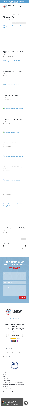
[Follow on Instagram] (16, 319)
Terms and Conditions (9, 390)
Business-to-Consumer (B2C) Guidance (14, 382)
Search (23, 239)
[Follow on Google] (19, 319)
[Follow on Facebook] (10, 319)
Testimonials (6, 380)
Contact (5, 386)
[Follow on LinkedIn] (13, 319)
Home (4, 14)
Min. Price (5, 251)
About (4, 374)
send (22, 298)
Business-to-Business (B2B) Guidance (13, 384)
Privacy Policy (7, 388)
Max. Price (23, 251)
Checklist (5, 378)
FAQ (4, 376)
